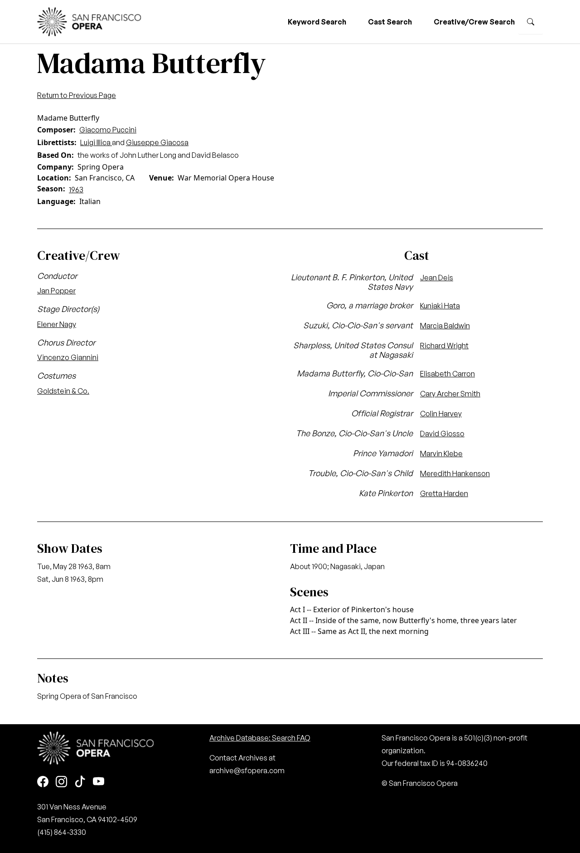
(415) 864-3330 (61, 832)
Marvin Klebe (441, 453)
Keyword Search (317, 21)
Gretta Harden (444, 493)
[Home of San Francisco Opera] (89, 21)
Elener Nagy (56, 324)
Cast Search (390, 21)
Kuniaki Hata (440, 305)
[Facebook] (42, 782)
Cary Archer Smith (450, 393)
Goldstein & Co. (63, 390)
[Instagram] (61, 782)
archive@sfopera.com (247, 770)
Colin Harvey (441, 413)
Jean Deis (436, 277)
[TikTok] (80, 782)
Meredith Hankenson (455, 473)
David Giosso (442, 433)
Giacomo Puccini (107, 129)
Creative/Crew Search (474, 21)
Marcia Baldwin (445, 325)
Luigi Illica (96, 142)
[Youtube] (98, 782)
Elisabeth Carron (447, 373)
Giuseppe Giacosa (157, 142)
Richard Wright (444, 345)
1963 (76, 189)
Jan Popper (56, 290)
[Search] (530, 22)
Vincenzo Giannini (67, 357)
